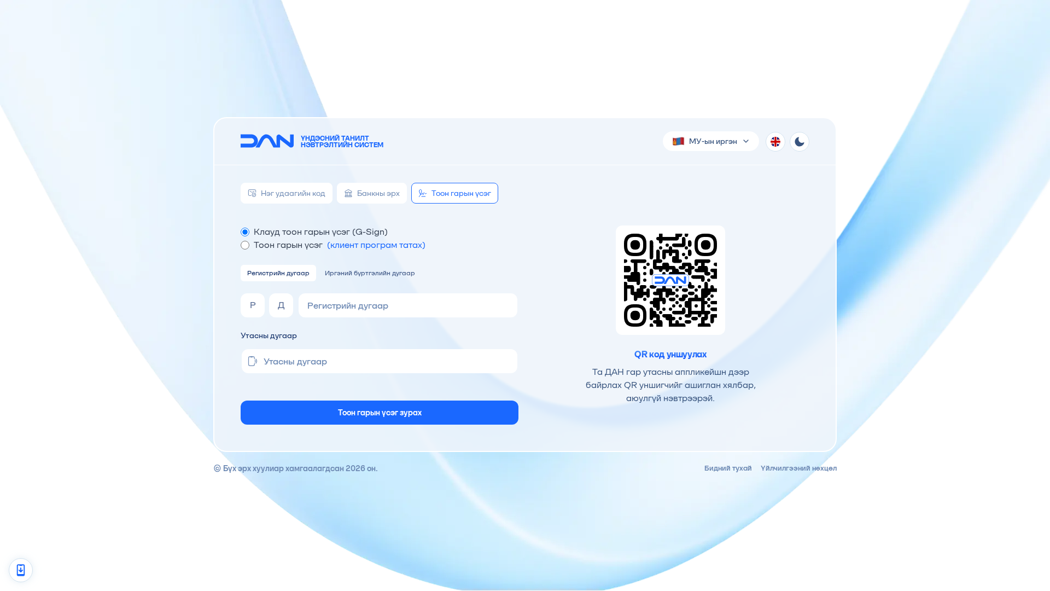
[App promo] (21, 570)
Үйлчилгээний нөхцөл (799, 468)
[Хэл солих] (775, 142)
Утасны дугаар (269, 335)
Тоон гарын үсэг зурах (380, 412)
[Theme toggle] (799, 142)
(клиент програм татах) (376, 245)
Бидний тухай (728, 468)
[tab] (286, 193)
